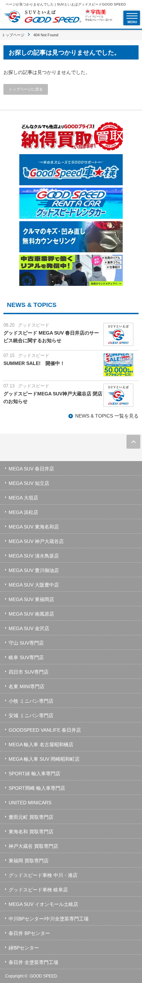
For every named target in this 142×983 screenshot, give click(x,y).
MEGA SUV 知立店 (29, 483)
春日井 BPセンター (29, 933)
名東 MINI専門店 (26, 686)
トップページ (13, 35)
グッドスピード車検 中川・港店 (43, 875)
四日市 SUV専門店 (29, 672)
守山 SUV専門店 (26, 643)
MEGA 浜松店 (23, 512)
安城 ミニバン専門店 (31, 715)
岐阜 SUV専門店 (26, 657)
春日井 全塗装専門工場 (33, 962)
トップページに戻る (26, 89)
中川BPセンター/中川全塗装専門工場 (49, 918)
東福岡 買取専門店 (29, 860)
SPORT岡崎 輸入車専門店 (37, 788)
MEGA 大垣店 (23, 497)
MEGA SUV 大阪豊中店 (34, 585)
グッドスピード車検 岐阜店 (38, 889)
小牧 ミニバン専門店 (31, 701)
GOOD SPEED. (44, 976)
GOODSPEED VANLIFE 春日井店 (45, 730)
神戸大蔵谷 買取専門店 (33, 846)
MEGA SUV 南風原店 (31, 614)
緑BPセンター (24, 948)
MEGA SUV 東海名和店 (34, 527)
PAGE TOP (133, 442)
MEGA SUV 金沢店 (29, 628)
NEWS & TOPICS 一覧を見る (107, 416)
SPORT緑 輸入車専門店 (34, 773)
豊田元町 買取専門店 (31, 817)
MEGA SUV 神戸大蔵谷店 (36, 541)
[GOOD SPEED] (42, 17)
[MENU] (132, 16)
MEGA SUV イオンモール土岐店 (43, 904)
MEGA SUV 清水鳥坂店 (34, 556)
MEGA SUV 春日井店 (31, 468)
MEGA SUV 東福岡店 (31, 599)
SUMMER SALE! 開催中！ (34, 363)
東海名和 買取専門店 (31, 831)
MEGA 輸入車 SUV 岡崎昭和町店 (44, 759)
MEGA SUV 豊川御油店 (34, 570)
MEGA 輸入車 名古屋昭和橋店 (41, 744)
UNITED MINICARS (30, 802)
